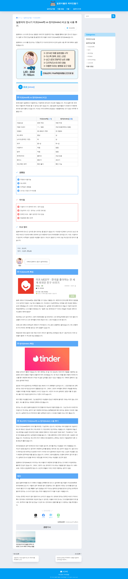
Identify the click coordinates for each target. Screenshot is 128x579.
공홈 (70, 119)
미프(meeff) (70, 522)
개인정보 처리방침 (63, 574)
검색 (113, 16)
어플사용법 (60, 9)
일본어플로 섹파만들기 (67, 3)
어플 (68, 9)
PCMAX (90, 56)
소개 (49, 119)
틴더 (76, 522)
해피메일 (90, 53)
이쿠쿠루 (90, 63)
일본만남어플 (51, 9)
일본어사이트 (77, 9)
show (31, 87)
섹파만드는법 (90, 39)
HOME (65, 571)
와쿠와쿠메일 (92, 59)
